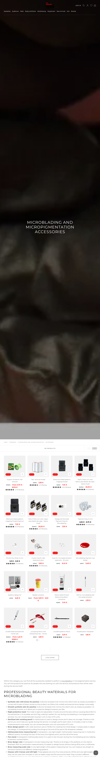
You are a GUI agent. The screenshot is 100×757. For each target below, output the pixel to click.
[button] (78, 6)
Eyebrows (15, 11)
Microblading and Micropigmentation (31, 442)
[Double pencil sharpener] (85, 618)
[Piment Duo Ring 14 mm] (14, 545)
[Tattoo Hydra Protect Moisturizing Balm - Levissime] (62, 582)
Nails (22, 11)
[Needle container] (38, 582)
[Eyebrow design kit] (14, 582)
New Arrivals (61, 11)
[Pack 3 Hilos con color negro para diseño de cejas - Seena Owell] (38, 506)
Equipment (51, 11)
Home (6, 442)
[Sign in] (87, 5)
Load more (50, 657)
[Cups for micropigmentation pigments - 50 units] (62, 545)
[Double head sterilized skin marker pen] (14, 618)
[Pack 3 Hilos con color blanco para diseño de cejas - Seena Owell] (85, 466)
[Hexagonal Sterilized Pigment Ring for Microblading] (62, 506)
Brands (73, 11)
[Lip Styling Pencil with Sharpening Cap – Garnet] (38, 618)
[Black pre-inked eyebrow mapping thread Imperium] (14, 506)
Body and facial (30, 11)
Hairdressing (41, 11)
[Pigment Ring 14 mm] (85, 506)
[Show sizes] (22, 474)
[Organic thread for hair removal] (14, 466)
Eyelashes (7, 11)
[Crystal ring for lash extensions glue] (38, 545)
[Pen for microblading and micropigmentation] (85, 582)
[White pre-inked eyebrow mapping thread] (62, 466)
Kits (68, 11)
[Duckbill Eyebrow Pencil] (62, 618)
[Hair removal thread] (38, 466)
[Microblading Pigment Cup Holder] (85, 545)
